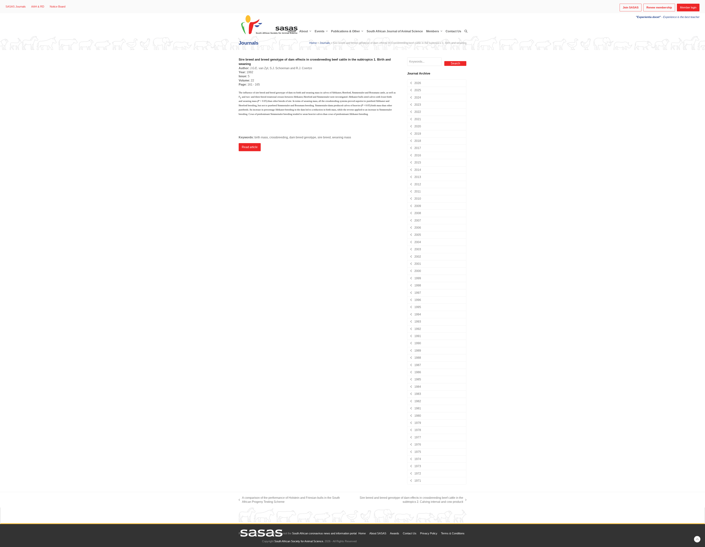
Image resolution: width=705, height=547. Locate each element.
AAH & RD (37, 6)
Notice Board (57, 6)
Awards (394, 533)
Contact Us (409, 533)
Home (313, 42)
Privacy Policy (428, 533)
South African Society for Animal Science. (299, 541)
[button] (466, 31)
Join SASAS (631, 7)
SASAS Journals (16, 6)
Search (455, 63)
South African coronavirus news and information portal (324, 533)
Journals (325, 42)
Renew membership (659, 7)
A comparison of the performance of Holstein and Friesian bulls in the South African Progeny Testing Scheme (289, 500)
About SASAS (377, 533)
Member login (688, 7)
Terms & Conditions (452, 533)
